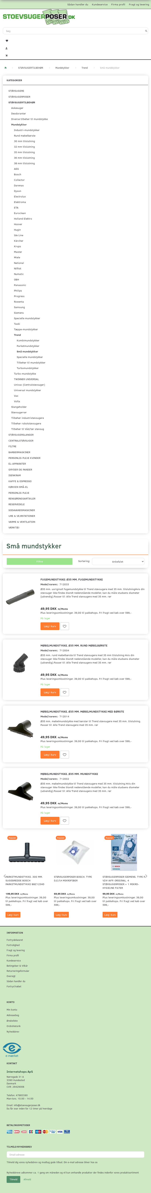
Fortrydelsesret (15, 939)
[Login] (75, 47)
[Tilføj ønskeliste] (64, 626)
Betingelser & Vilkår (17, 965)
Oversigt (11, 975)
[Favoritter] (75, 40)
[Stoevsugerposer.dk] (39, 16)
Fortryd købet (14, 986)
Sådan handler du (77, 4)
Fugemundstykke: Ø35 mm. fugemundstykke (72, 579)
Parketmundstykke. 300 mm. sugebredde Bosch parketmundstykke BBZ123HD (25, 880)
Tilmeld (13, 1179)
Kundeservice (100, 4)
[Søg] (146, 31)
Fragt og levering (139, 4)
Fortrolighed (13, 945)
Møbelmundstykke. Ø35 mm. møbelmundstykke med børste (82, 711)
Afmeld (27, 1179)
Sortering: (84, 561)
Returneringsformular (18, 970)
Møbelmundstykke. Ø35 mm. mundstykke (69, 774)
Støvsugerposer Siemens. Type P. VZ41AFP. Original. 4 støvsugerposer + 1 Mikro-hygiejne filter (124, 882)
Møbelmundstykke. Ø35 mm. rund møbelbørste (74, 645)
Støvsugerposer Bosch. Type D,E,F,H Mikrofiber (73, 878)
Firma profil (118, 4)
